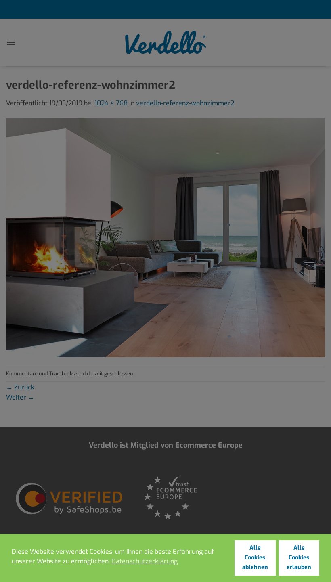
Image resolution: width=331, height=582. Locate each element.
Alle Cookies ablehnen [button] (255, 557)
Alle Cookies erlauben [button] (299, 557)
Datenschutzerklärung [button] (144, 561)
